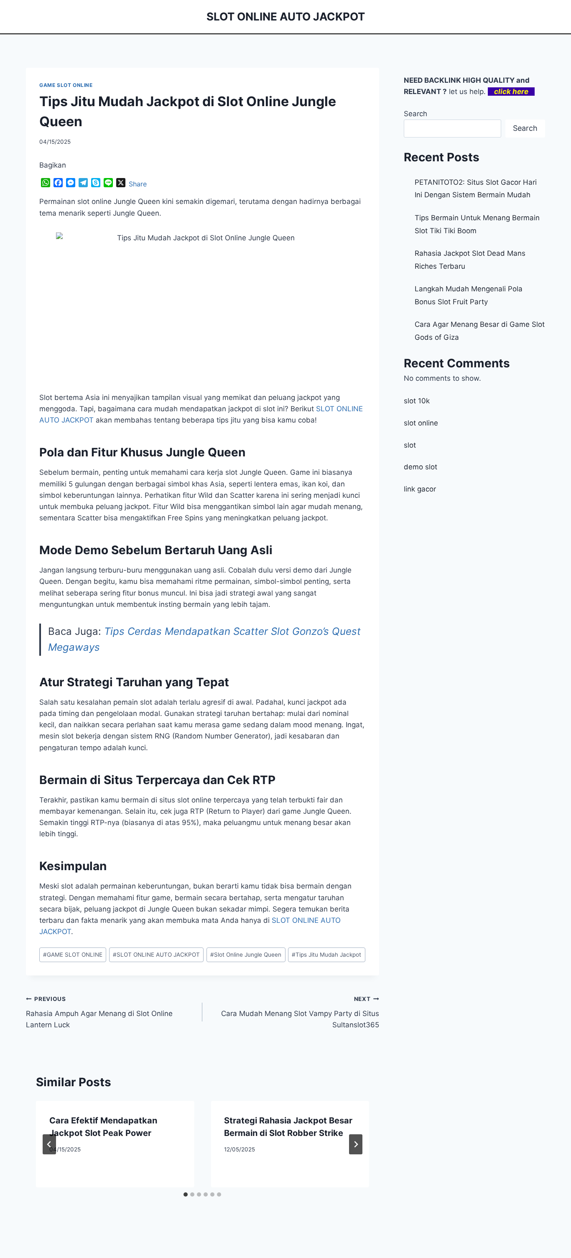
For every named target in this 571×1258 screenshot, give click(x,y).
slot (410, 445)
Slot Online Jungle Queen (245, 954)
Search (415, 114)
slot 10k (417, 401)
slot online (421, 423)
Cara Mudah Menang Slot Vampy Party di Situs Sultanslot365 (300, 1012)
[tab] (186, 1194)
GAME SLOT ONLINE (66, 85)
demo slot (420, 467)
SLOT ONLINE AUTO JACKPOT (156, 954)
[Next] (355, 1144)
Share (138, 184)
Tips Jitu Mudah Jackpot (326, 954)
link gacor (420, 489)
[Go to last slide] (49, 1144)
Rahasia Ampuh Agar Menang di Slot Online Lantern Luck (99, 1012)
